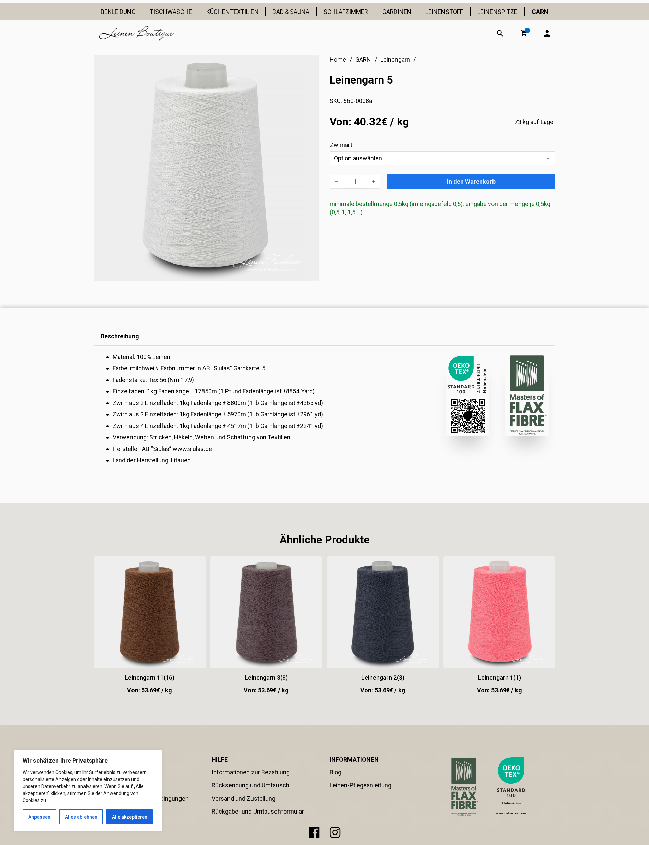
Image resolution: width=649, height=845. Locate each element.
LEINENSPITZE (497, 11)
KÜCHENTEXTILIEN (232, 11)
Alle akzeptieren (129, 817)
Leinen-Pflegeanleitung (360, 785)
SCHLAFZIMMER (345, 11)
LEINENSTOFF (444, 11)
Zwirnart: (342, 145)
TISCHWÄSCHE (171, 11)
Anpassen (39, 817)
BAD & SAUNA (290, 11)
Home (338, 59)
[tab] (120, 336)
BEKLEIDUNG (118, 11)
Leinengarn (395, 59)
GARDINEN (396, 11)
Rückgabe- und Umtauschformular (258, 811)
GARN (540, 11)
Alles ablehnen (81, 817)
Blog (335, 772)
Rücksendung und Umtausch (250, 785)
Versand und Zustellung (243, 798)
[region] (88, 790)
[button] (524, 33)
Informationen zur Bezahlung (251, 772)
